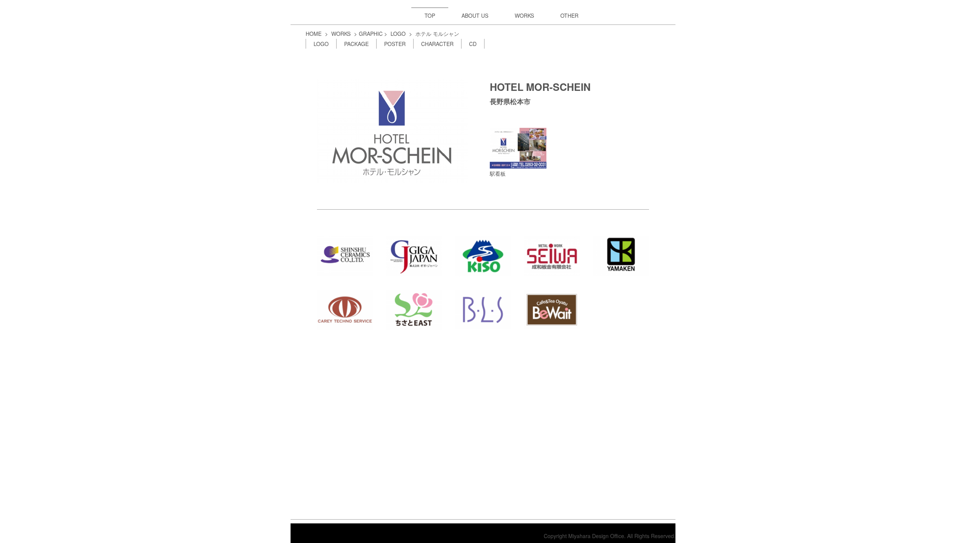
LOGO (398, 33)
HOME (313, 33)
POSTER (395, 44)
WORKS (524, 15)
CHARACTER (437, 44)
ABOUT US (474, 15)
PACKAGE (356, 44)
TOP (430, 15)
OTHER (569, 15)
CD (473, 44)
